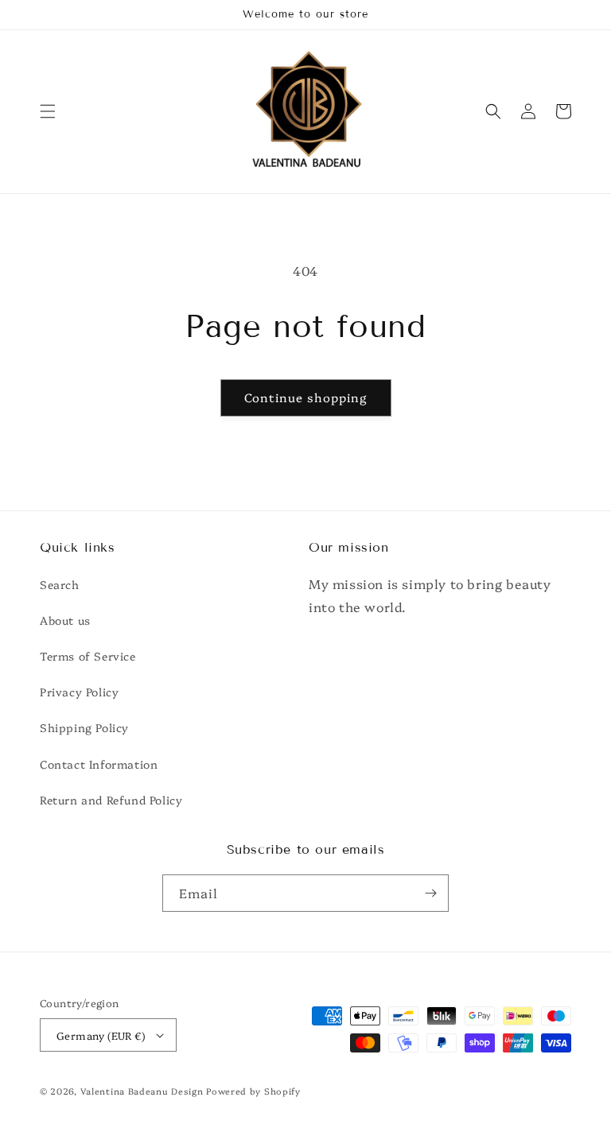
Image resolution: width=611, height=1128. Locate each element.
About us (65, 620)
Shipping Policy (84, 727)
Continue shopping (306, 397)
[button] (47, 111)
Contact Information (99, 764)
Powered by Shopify (253, 1091)
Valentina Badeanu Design (143, 1091)
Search (60, 584)
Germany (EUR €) (100, 1035)
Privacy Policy (79, 692)
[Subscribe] (430, 893)
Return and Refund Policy (111, 800)
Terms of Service (88, 656)
